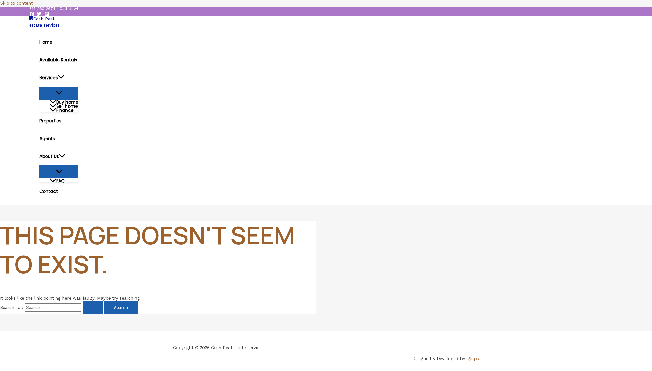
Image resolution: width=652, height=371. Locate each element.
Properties (50, 121)
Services (48, 78)
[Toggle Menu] (58, 93)
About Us (49, 156)
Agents (47, 139)
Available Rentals (58, 60)
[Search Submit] (93, 307)
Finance (65, 110)
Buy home (67, 102)
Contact (48, 191)
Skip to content (16, 3)
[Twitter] (39, 14)
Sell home (67, 106)
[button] (53, 9)
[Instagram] (47, 14)
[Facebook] (31, 14)
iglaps (473, 358)
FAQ (60, 180)
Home (45, 42)
